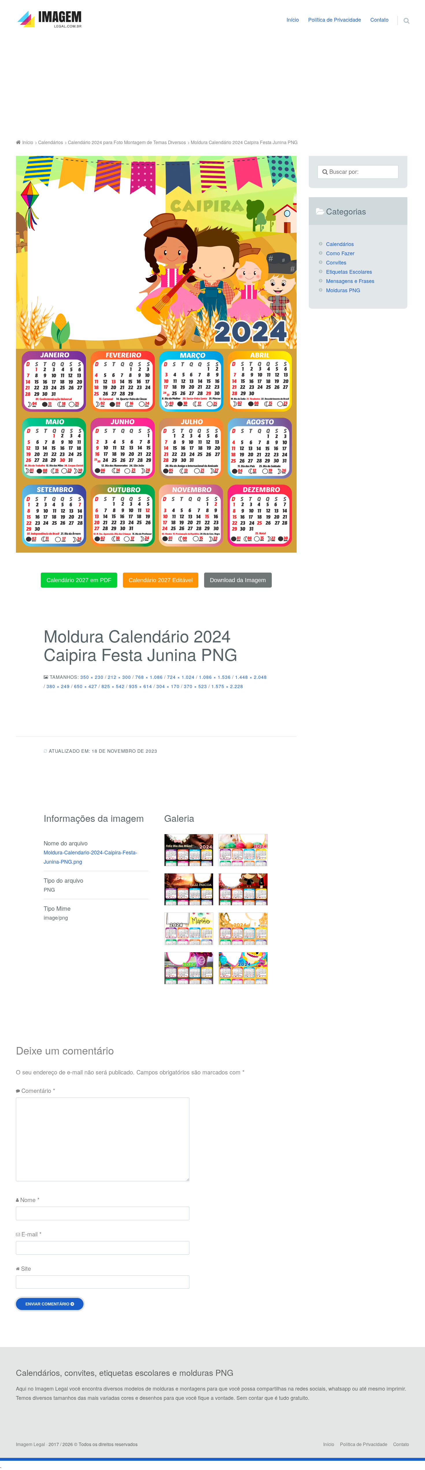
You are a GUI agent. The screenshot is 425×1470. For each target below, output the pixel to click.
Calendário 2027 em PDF (79, 580)
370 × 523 (195, 686)
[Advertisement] (212, 84)
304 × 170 (168, 686)
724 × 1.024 (181, 677)
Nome (30, 1199)
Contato (379, 19)
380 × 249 (58, 686)
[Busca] (401, 14)
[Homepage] (49, 19)
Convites (336, 262)
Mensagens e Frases (350, 280)
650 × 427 (85, 686)
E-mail (31, 1234)
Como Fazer (340, 253)
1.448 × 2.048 (251, 677)
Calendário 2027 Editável (161, 580)
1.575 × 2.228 (227, 686)
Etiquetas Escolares (349, 271)
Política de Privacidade (334, 19)
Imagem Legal (30, 1444)
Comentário (38, 1090)
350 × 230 (92, 677)
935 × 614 (140, 686)
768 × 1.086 (149, 677)
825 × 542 (113, 686)
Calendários (340, 243)
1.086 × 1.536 (215, 677)
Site (26, 1268)
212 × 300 (119, 677)
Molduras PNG (343, 290)
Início (293, 19)
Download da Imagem (238, 580)
